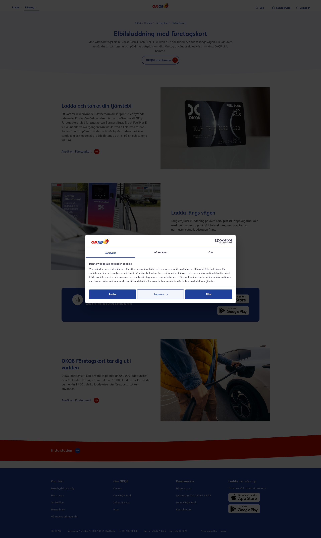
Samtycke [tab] (110, 252)
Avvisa (112, 294)
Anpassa (158, 294)
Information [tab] (160, 252)
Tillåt (208, 294)
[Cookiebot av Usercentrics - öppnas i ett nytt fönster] (217, 241)
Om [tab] (210, 252)
